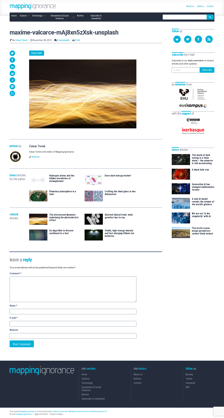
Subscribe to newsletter (93, 398)
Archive (85, 394)
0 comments (63, 40)
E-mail (14, 317)
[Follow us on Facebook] (198, 39)
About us (138, 374)
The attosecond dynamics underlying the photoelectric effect (63, 217)
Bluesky (189, 374)
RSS (188, 387)
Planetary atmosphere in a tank (62, 193)
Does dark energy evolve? (118, 175)
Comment (15, 273)
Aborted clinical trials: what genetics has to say (119, 216)
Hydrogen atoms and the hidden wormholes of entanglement (61, 178)
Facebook (190, 382)
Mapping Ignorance (28, 411)
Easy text (37, 53)
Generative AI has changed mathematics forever (203, 187)
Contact (137, 382)
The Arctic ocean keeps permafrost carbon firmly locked (202, 231)
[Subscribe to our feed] (209, 39)
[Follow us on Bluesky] (177, 39)
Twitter (189, 378)
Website (36, 157)
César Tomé (21, 40)
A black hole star (200, 169)
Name (13, 305)
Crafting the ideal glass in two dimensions (120, 193)
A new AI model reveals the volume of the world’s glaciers (203, 202)
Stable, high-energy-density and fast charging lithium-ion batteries (119, 233)
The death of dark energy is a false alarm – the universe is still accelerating (202, 159)
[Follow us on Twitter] (187, 39)
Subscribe (207, 69)
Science (85, 378)
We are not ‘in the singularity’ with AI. (201, 215)
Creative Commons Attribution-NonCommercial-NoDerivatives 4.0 (79, 411)
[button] (12, 53)
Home (84, 374)
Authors (137, 378)
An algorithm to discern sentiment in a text (61, 232)
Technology (87, 382)
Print (77, 40)
